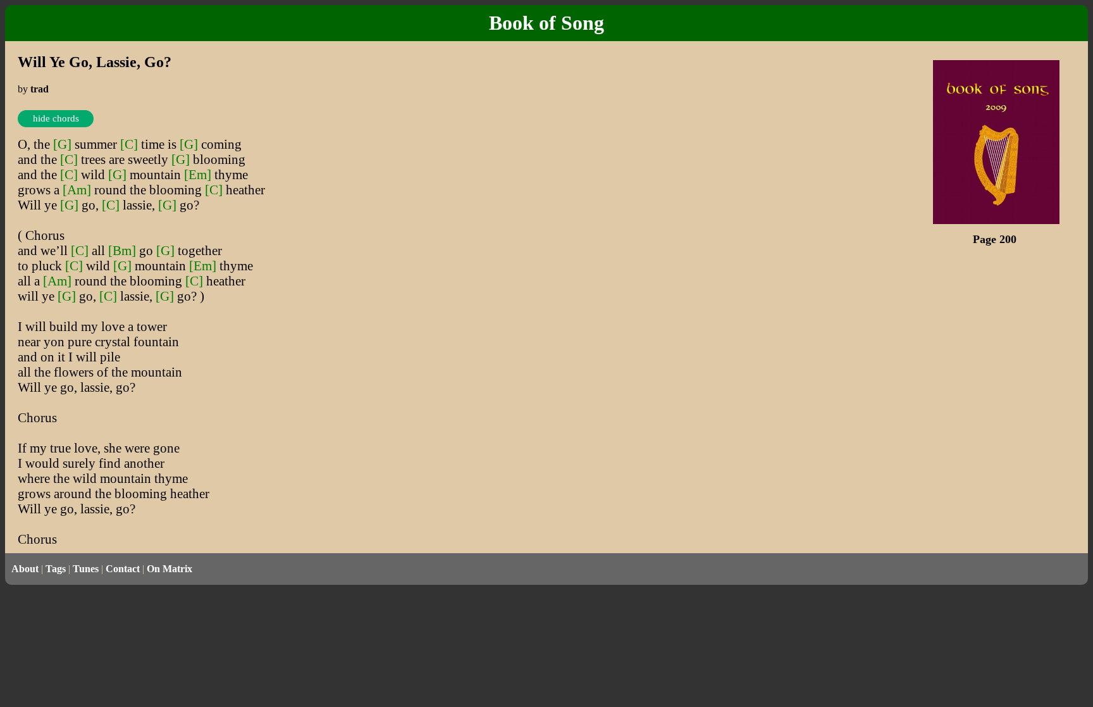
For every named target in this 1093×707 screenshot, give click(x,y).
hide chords (56, 118)
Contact (123, 568)
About (25, 568)
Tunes (86, 568)
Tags (56, 568)
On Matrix (169, 568)
